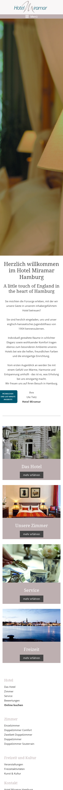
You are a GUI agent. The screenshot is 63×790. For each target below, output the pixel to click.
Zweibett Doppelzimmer (18, 734)
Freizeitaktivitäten (14, 769)
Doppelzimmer (13, 739)
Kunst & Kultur (12, 773)
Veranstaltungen (13, 764)
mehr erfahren (31, 475)
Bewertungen (12, 700)
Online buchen (13, 705)
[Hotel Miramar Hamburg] (30, 7)
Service (8, 696)
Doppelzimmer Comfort (18, 730)
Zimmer (8, 691)
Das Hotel (9, 686)
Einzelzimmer (12, 725)
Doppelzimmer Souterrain (19, 743)
